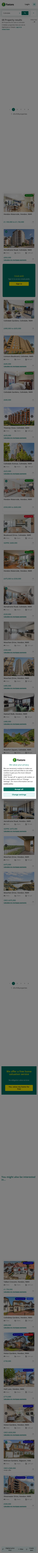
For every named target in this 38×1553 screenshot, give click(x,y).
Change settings (19, 794)
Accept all (19, 789)
